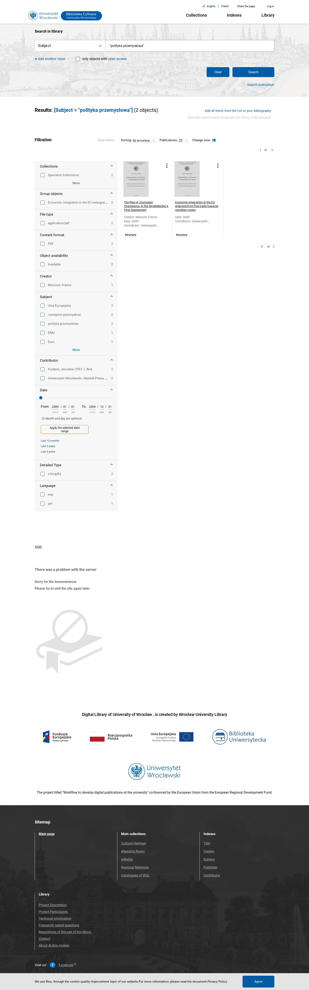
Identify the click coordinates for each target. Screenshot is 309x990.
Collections (196, 15)
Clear (218, 72)
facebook (66, 965)
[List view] (213, 140)
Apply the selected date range (65, 429)
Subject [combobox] (44, 45)
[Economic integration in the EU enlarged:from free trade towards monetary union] (192, 179)
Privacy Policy (217, 981)
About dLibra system (54, 945)
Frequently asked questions (59, 925)
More (76, 183)
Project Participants (53, 912)
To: (84, 407)
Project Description (53, 905)
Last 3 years (48, 446)
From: (45, 407)
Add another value (51, 59)
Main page (47, 834)
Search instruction (260, 85)
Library (268, 15)
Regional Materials (135, 867)
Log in (270, 6)
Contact (44, 939)
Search (253, 72)
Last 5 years (48, 451)
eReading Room (133, 851)
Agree (258, 981)
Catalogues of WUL (135, 875)
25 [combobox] (180, 140)
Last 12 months (50, 440)
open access (117, 59)
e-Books (127, 859)
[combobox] (190, 46)
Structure (130, 234)
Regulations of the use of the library (65, 932)
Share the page (246, 6)
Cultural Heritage (133, 843)
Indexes (234, 15)
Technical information (55, 919)
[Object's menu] (167, 165)
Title (206, 843)
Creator (208, 851)
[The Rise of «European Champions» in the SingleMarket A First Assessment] (141, 179)
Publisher (210, 867)
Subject (209, 859)
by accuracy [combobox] (141, 140)
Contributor (211, 875)
